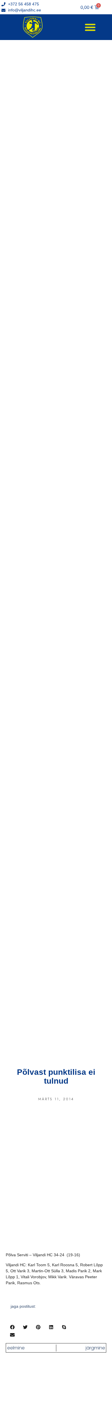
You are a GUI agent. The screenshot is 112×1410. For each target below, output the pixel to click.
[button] (90, 27)
